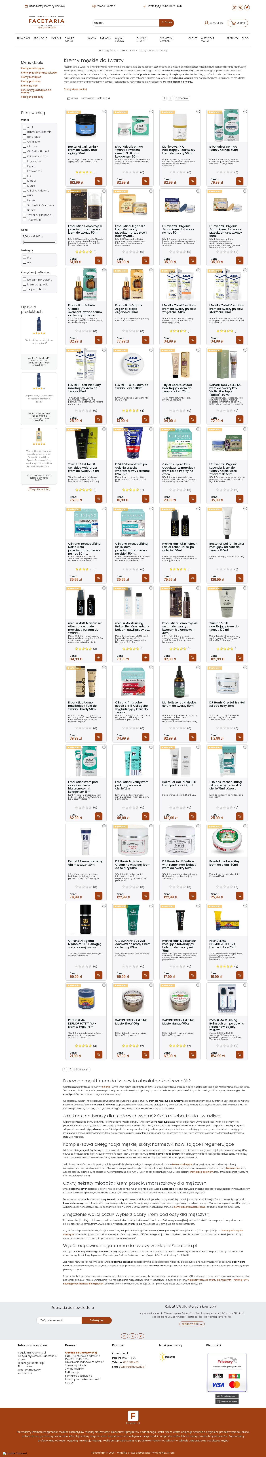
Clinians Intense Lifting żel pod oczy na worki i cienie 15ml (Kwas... (225, 785)
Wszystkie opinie (38, 489)
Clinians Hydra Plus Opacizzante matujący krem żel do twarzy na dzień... (178, 469)
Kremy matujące (31, 77)
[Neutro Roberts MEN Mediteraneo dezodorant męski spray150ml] (39, 324)
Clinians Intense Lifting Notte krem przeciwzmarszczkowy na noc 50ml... (84, 548)
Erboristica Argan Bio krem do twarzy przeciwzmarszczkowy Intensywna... (131, 231)
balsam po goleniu (39, 279)
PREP (30, 195)
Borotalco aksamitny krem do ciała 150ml (224, 863)
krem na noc (233, 1168)
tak (29, 262)
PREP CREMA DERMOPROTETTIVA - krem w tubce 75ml (223, 944)
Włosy (92, 38)
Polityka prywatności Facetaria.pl (37, 1356)
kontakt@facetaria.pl (133, 1366)
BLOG (245, 38)
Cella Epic (33, 141)
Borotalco (33, 136)
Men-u (31, 181)
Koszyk (241, 22)
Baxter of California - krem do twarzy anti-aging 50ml (83, 150)
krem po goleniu (37, 284)
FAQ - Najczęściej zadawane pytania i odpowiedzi (82, 1357)
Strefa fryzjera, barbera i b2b (164, 6)
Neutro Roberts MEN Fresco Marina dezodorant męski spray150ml (39, 417)
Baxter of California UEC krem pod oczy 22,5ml (179, 783)
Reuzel (31, 200)
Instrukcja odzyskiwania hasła (82, 1379)
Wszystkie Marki (207, 40)
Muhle (31, 185)
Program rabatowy (29, 1370)
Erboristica (34, 161)
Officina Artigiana (38, 190)
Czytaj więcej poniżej (75, 89)
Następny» (182, 98)
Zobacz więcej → (191, 1324)
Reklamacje (72, 1372)
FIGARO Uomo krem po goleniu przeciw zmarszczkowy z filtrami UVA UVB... (132, 469)
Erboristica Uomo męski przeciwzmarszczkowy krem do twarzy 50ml (85, 229)
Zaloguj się (216, 22)
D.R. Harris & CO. (37, 156)
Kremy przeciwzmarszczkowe (39, 72)
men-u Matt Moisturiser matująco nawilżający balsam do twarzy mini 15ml (179, 945)
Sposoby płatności (76, 1365)
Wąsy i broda (119, 40)
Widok (74, 98)
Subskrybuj (96, 1320)
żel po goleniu (36, 289)
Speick (31, 210)
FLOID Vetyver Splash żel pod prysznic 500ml (39, 477)
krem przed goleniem (201, 1171)
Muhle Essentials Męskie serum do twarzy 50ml (179, 704)
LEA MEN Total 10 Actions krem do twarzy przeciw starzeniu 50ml (226, 309)
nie (29, 257)
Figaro (31, 166)
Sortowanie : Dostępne (94, 98)
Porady (69, 1382)
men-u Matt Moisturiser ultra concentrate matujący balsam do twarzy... (85, 628)
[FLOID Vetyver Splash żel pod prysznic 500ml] (39, 435)
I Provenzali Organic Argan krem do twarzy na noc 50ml (178, 229)
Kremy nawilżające (32, 68)
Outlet (193, 38)
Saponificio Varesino (40, 205)
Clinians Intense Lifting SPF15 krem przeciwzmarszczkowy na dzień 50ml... (131, 548)
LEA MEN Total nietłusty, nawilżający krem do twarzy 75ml (84, 388)
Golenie (56, 38)
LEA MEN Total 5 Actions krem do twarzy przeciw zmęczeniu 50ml (179, 309)
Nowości (23, 38)
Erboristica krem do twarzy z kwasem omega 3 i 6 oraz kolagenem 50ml (129, 151)
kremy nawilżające (182, 1164)
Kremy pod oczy (31, 81)
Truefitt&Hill (34, 220)
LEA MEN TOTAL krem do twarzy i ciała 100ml (131, 386)
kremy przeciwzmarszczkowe (189, 1207)
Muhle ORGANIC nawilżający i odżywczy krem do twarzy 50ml (178, 150)
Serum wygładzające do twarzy (36, 91)
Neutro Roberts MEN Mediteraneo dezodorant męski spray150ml (39, 361)
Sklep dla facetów (47, 27)
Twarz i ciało (70, 40)
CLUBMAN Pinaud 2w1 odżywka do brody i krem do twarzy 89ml (133, 944)
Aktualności (25, 1373)
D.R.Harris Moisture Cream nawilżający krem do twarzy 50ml (132, 865)
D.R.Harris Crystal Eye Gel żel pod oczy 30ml (227, 704)
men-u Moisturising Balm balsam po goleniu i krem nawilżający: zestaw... (226, 1025)
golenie (106, 1086)
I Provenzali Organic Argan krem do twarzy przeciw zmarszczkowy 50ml (225, 231)
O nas (21, 1359)
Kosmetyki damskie (166, 40)
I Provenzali (34, 171)
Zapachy (105, 38)
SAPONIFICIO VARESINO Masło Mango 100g (178, 1022)
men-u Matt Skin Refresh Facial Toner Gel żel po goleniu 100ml (179, 547)
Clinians (32, 146)
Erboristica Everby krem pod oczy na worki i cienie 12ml (131, 785)
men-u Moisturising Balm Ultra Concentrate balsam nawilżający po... (132, 627)
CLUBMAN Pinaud (38, 151)
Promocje (40, 38)
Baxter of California (39, 132)
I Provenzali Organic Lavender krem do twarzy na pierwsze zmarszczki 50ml (223, 469)
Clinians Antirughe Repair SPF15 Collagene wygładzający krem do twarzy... (131, 707)
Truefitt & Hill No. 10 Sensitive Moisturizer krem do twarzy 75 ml (83, 468)
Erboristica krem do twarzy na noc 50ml (223, 148)
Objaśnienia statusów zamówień (84, 1362)
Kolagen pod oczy (32, 97)
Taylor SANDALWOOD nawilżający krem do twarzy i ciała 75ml (177, 388)
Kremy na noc (29, 85)
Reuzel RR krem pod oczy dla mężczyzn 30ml (85, 863)
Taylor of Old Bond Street (40, 215)
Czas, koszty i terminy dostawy (46, 6)
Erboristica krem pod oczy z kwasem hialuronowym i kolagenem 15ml (83, 787)
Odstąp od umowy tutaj (81, 1352)
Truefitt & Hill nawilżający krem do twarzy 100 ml (223, 627)
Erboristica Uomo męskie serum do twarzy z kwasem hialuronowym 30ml (179, 628)
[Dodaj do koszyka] (98, 181)
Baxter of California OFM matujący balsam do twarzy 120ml (226, 547)
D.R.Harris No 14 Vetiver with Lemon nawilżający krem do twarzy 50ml (179, 865)
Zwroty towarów (74, 1369)
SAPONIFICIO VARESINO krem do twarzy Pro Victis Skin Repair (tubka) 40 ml (225, 390)
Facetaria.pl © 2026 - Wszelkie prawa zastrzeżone (121, 1452)
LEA (29, 176)
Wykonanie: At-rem (163, 1452)
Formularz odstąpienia (78, 1376)
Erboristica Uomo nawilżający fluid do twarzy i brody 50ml (82, 706)
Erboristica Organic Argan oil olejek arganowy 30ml (129, 309)
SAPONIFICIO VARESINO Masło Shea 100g (131, 1022)
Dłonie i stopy (142, 40)
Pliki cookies (25, 1366)
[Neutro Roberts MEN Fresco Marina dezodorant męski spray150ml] (39, 380)
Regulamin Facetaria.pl (32, 1352)
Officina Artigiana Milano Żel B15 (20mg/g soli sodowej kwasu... (84, 944)
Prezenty (232, 38)
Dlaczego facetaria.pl (31, 1363)
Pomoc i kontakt (105, 6)
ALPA (30, 127)
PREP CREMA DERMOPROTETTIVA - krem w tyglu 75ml (82, 1023)
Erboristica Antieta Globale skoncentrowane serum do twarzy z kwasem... (85, 310)
